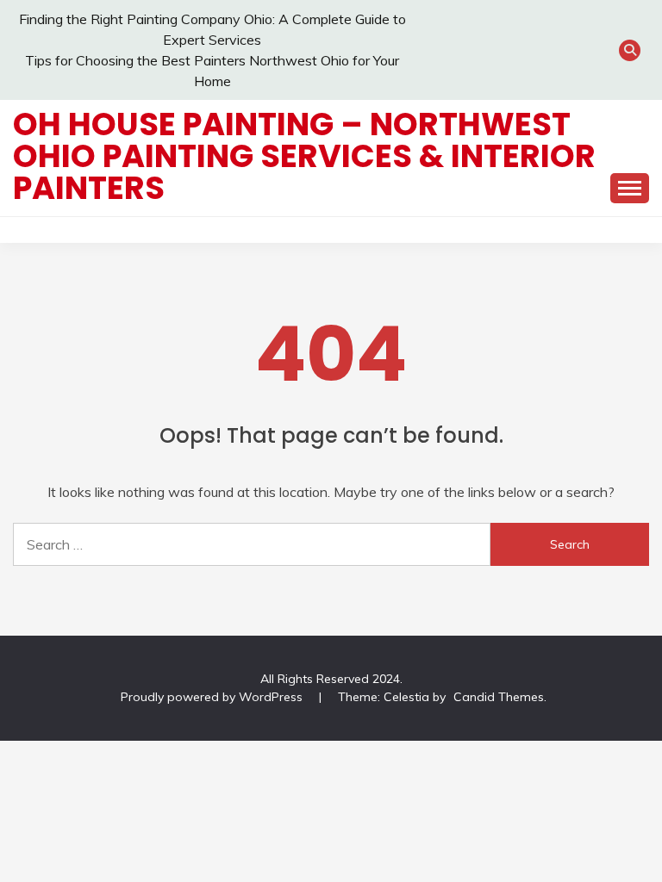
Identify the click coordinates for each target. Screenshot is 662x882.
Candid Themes (498, 697)
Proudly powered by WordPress (213, 697)
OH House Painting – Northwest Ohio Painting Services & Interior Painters (304, 156)
